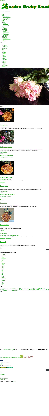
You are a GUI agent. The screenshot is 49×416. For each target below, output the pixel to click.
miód (2, 190)
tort (0, 290)
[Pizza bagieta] (2, 230)
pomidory (7, 238)
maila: (20, 350)
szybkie (47, 289)
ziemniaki (10, 290)
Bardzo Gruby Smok (3, 157)
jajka (33, 288)
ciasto (0, 151)
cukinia (14, 288)
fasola (26, 288)
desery (2, 260)
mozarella (3, 160)
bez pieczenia (3, 254)
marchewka (2, 289)
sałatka (37, 289)
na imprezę (3, 151)
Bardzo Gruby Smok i (6, 349)
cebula (3, 182)
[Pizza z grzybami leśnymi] (3, 152)
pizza (5, 160)
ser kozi (8, 160)
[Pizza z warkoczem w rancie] (3, 191)
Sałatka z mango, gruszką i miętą (4, 378)
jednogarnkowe (3, 263)
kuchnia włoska (4, 229)
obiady (14, 235)
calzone (1, 246)
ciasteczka (3, 257)
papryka (23, 289)
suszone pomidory (43, 289)
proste (34, 289)
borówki (2, 288)
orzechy (7, 190)
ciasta (2, 256)
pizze (11, 157)
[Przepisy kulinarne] (21, 357)
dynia (24, 288)
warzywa (7, 246)
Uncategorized (3, 280)
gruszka (1, 190)
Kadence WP (14, 381)
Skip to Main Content (2, 0)
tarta (5, 151)
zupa (13, 290)
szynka (10, 238)
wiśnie (7, 290)
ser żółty (40, 289)
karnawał (3, 264)
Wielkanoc (3, 282)
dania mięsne (3, 259)
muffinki (2, 266)
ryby (2, 273)
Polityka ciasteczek (2, 374)
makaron (43, 288)
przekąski (18, 235)
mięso (3, 246)
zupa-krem (16, 290)
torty (2, 279)
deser (20, 288)
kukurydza (36, 288)
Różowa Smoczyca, (11, 349)
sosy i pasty (3, 277)
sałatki (2, 274)
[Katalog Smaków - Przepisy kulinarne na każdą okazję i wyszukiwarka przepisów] (10, 357)
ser (6, 160)
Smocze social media (2, 379)
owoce (2, 270)
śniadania (3, 276)
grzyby (9, 157)
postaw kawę (9, 365)
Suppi (5, 365)
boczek (1, 182)
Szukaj (1, 248)
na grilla (2, 267)
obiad (16, 289)
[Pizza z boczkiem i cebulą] (7, 174)
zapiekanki (3, 283)
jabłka (31, 288)
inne (9, 235)
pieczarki (25, 289)
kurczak (40, 288)
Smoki (2, 275)
